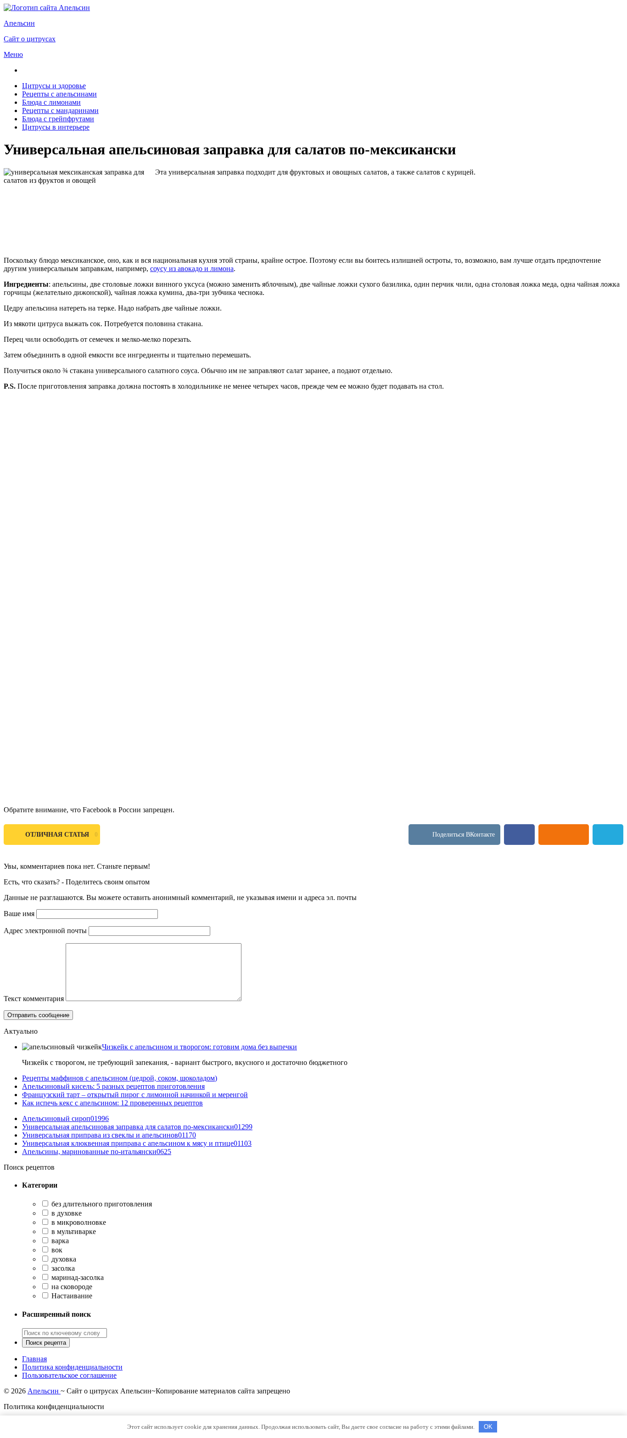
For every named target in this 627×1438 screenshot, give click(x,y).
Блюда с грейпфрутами (58, 119)
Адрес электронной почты (45, 930)
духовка (63, 1259)
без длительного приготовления (101, 1204)
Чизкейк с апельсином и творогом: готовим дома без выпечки (199, 1047)
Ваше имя (19, 913)
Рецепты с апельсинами (59, 94)
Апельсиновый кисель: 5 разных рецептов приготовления (113, 1086)
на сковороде (71, 1287)
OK (488, 1426)
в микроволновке (78, 1222)
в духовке (66, 1213)
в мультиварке (73, 1231)
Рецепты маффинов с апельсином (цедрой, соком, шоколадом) (119, 1078)
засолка (62, 1268)
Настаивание (71, 1296)
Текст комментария (34, 998)
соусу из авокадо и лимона (192, 268)
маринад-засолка (77, 1277)
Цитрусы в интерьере (56, 127)
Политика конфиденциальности (72, 1367)
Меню (13, 54)
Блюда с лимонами (51, 102)
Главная (34, 1359)
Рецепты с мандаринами (60, 110)
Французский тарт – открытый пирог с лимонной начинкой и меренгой (135, 1094)
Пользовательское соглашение (69, 1375)
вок (56, 1250)
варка (59, 1241)
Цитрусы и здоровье (54, 86)
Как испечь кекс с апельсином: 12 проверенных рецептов (112, 1103)
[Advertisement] (279, 462)
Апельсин (44, 1391)
